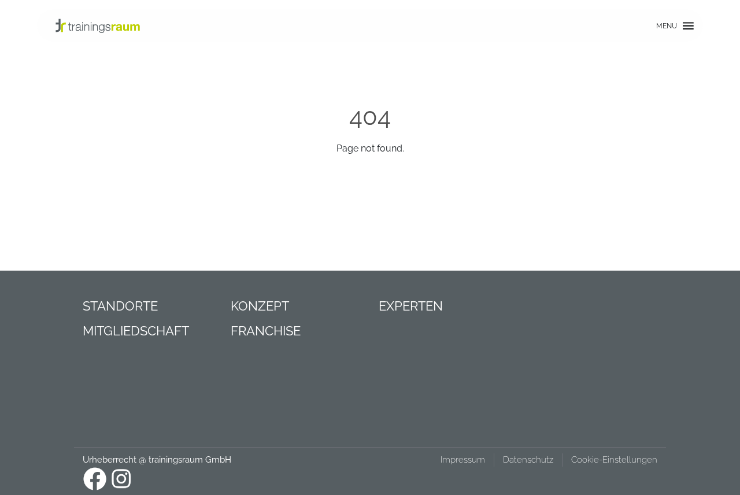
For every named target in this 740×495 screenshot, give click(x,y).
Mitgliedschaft (136, 330)
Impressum (463, 460)
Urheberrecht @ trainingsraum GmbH (157, 460)
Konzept (260, 305)
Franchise (266, 330)
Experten (411, 305)
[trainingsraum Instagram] (121, 479)
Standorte (120, 305)
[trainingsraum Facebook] (95, 479)
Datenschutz (528, 460)
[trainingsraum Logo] (97, 25)
